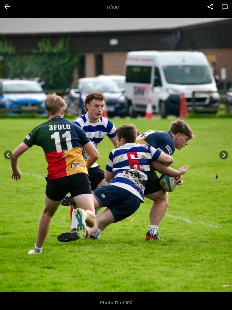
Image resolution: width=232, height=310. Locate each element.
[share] (210, 7)
